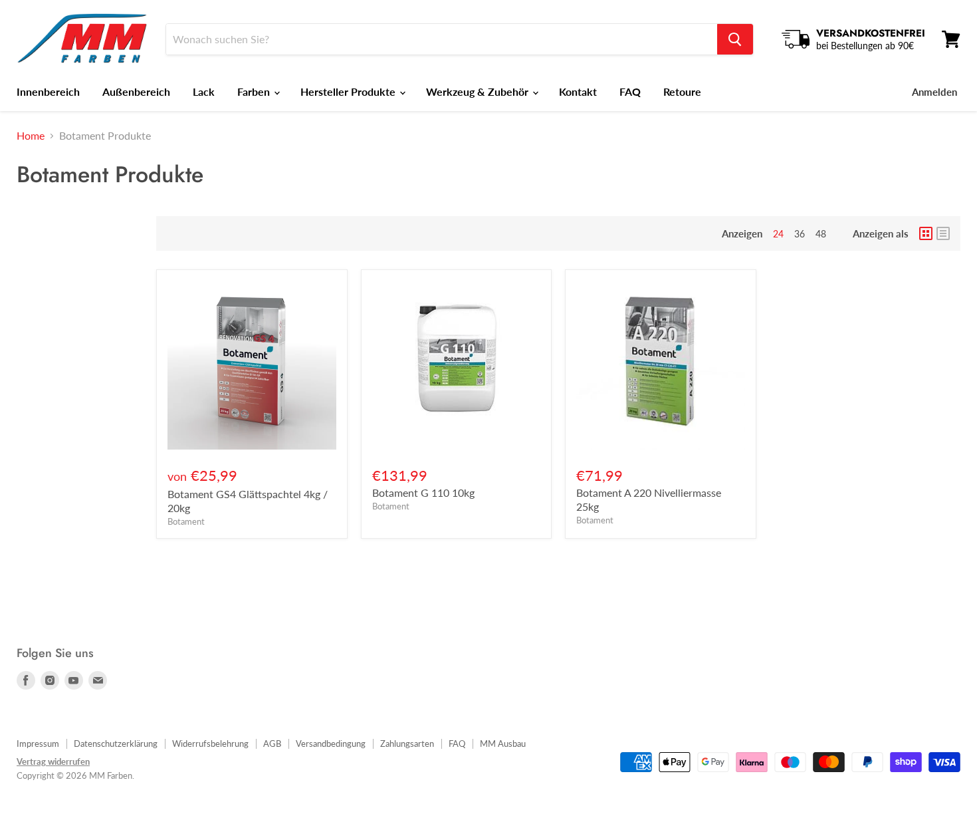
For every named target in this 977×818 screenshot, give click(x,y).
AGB (272, 743)
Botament (186, 521)
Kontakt (578, 91)
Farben (254, 91)
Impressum (38, 743)
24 (778, 233)
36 (799, 233)
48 (820, 233)
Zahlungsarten (407, 743)
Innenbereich (48, 91)
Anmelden (934, 92)
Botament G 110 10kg (423, 492)
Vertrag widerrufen (53, 761)
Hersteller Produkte (349, 91)
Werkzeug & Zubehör (478, 91)
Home (31, 136)
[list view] (943, 233)
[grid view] (925, 233)
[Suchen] (735, 39)
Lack (204, 91)
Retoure (682, 91)
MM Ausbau (503, 743)
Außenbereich (136, 91)
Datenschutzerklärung (116, 743)
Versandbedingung (331, 743)
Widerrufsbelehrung (210, 743)
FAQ (630, 91)
